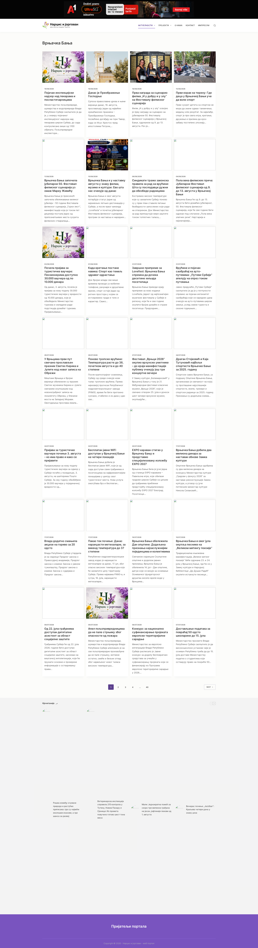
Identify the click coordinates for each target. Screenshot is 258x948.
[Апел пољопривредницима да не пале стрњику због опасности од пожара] (107, 603)
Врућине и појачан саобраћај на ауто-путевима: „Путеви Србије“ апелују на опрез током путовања (194, 274)
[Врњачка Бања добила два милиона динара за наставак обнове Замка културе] (195, 424)
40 (147, 687)
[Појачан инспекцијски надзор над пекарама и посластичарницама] (63, 67)
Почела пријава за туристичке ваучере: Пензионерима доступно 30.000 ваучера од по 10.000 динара (61, 274)
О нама (178, 25)
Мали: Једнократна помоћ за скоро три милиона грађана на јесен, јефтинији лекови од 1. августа (156, 809)
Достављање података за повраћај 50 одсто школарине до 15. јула (193, 632)
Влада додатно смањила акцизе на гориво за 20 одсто (60, 544)
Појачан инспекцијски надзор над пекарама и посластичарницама (59, 96)
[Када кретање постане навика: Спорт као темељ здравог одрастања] (107, 242)
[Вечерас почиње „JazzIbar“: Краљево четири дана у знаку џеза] (179, 810)
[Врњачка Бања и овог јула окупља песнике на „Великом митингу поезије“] (195, 515)
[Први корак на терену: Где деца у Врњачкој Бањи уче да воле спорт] (195, 67)
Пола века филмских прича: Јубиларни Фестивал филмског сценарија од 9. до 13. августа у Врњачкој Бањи (194, 187)
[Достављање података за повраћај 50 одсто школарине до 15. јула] (195, 603)
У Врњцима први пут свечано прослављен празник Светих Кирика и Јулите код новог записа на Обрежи (62, 366)
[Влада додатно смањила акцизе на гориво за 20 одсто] (63, 515)
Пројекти (163, 25)
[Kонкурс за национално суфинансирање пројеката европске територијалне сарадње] (151, 603)
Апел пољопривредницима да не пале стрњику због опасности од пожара (106, 632)
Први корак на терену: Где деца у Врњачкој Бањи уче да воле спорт (194, 96)
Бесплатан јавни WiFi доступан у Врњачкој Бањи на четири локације (106, 453)
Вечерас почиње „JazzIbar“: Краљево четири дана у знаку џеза (200, 809)
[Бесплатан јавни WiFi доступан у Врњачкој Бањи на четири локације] (107, 424)
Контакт (190, 25)
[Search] (215, 25)
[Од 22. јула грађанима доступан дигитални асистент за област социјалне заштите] (63, 603)
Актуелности (145, 25)
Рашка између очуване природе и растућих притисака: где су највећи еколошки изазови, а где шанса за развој (66, 809)
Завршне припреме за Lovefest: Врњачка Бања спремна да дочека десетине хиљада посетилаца (148, 274)
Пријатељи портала (129, 926)
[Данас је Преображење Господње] (107, 67)
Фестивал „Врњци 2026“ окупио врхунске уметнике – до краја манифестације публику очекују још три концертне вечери (150, 366)
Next (209, 687)
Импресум (203, 25)
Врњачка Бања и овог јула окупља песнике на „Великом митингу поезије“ (194, 544)
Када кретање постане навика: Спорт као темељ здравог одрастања (105, 271)
